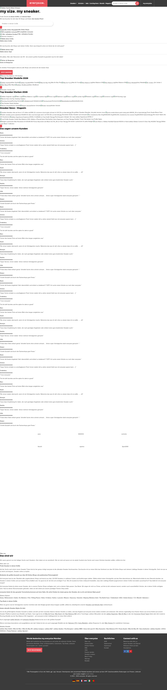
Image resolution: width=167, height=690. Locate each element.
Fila (29, 597)
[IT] (89, 680)
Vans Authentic (144, 629)
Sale (87, 3)
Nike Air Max (17, 629)
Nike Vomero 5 (109, 623)
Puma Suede (123, 629)
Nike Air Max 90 (133, 629)
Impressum (107, 645)
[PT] (93, 680)
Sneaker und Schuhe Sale (94, 604)
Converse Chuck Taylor (141, 614)
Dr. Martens (23, 597)
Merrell (139, 597)
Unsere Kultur (89, 643)
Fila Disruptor (68, 629)
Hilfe (86, 648)
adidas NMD (78, 629)
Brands (102, 3)
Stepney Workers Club (90, 597)
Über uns (87, 641)
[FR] (82, 680)
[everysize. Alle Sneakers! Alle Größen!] (37, 3)
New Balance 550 (71, 614)
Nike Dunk (58, 614)
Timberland (114, 597)
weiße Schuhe (15, 619)
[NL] (85, 680)
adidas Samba (58, 629)
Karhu (54, 597)
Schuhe (80, 3)
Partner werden (89, 652)
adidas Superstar (112, 614)
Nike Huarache (100, 629)
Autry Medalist (83, 623)
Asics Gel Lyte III (89, 629)
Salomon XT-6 (72, 623)
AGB (105, 641)
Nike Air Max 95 (27, 629)
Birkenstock (9, 597)
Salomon (145, 597)
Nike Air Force (49, 614)
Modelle (87, 661)
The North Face (104, 597)
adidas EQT (49, 629)
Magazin (108, 3)
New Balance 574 (112, 629)
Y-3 (135, 597)
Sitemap (87, 658)
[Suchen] (1, 27)
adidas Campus (39, 629)
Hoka (43, 597)
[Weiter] (1, 87)
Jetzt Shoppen (6, 72)
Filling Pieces (35, 597)
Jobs (86, 650)
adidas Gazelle (155, 629)
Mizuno (66, 597)
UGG (120, 597)
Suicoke (79, 597)
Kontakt (106, 648)
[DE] (74, 680)
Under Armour (127, 597)
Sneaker (73, 3)
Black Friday (88, 656)
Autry (2, 597)
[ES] (78, 680)
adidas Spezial (22, 631)
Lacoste (60, 597)
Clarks (16, 597)
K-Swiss (48, 597)
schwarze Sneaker (29, 619)
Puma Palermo (12, 631)
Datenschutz (108, 643)
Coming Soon (94, 3)
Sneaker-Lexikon (90, 654)
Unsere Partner (89, 645)
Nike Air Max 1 (123, 614)
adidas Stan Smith (6, 629)
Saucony (73, 597)
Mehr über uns (4, 563)
